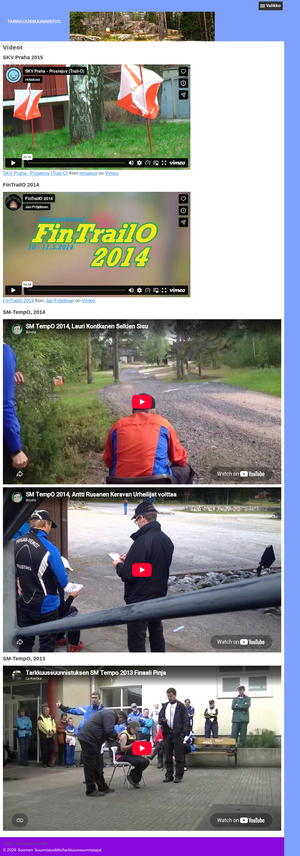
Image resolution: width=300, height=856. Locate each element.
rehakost (88, 173)
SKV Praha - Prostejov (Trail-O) (35, 173)
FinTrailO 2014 (18, 300)
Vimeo (111, 173)
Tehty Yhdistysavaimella (25, 843)
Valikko (273, 5)
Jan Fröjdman (59, 300)
